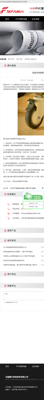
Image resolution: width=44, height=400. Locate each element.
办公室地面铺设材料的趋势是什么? (15, 247)
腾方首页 (11, 59)
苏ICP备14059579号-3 (19, 389)
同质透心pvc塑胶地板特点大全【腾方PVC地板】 (19, 256)
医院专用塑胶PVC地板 (20, 181)
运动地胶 (35, 18)
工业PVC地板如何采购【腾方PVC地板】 (23, 188)
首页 (7, 18)
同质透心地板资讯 (31, 59)
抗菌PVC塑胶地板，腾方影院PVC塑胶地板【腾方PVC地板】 (21, 265)
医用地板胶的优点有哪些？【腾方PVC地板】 (18, 251)
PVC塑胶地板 (21, 18)
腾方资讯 (20, 59)
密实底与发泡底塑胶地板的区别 (13, 260)
